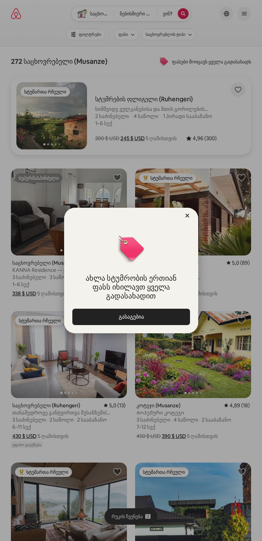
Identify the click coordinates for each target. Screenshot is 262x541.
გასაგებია (131, 316)
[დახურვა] (187, 215)
